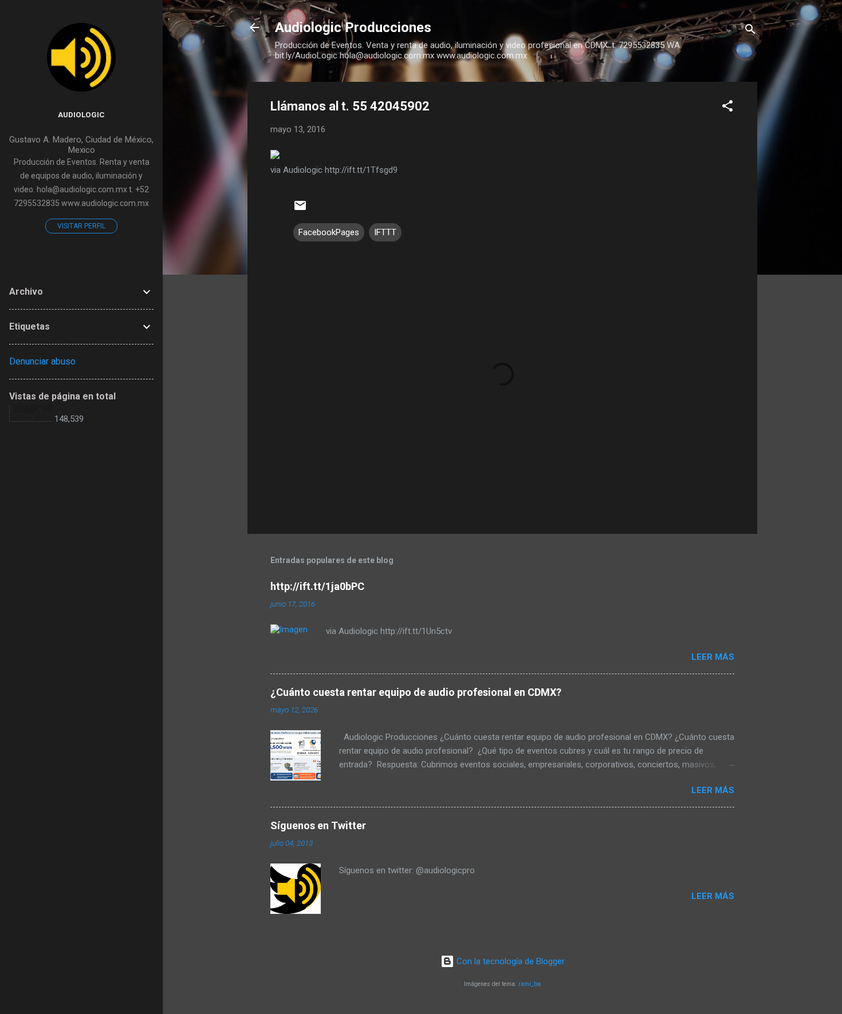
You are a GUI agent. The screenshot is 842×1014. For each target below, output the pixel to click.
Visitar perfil (81, 226)
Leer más (712, 657)
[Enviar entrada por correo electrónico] (300, 209)
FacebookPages (328, 232)
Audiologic (81, 114)
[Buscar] (750, 31)
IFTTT (385, 232)
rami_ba (529, 984)
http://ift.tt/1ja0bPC (317, 586)
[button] (727, 108)
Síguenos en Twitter (318, 825)
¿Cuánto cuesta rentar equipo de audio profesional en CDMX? (415, 692)
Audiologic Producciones (353, 27)
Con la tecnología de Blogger (509, 961)
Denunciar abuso (42, 361)
